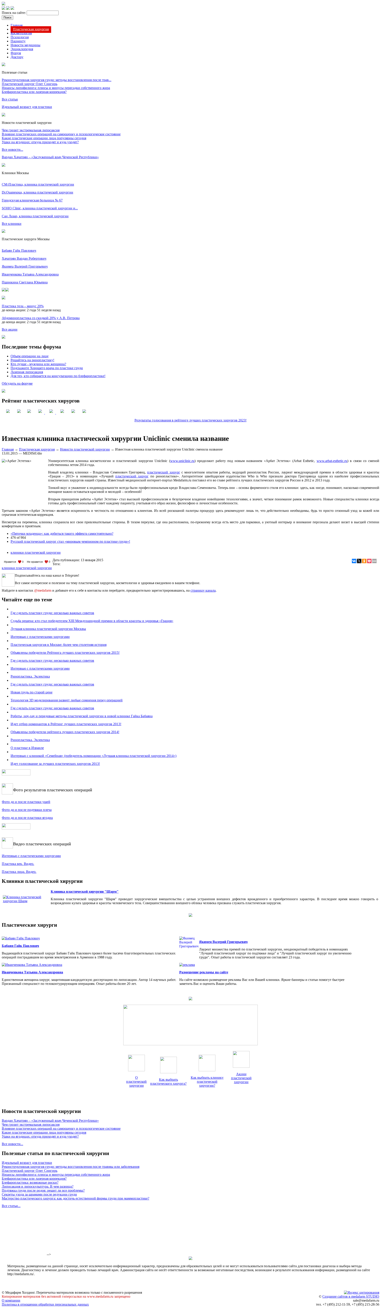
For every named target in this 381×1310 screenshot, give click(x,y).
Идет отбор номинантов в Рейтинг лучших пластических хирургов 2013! (66, 724)
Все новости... (12, 149)
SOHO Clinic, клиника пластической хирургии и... (40, 208)
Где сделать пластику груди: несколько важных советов (52, 613)
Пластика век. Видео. (18, 864)
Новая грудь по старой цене (31, 692)
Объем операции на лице (30, 356)
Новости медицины (25, 45)
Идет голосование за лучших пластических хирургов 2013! (55, 764)
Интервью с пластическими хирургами (40, 637)
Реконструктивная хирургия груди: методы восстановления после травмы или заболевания (70, 1166)
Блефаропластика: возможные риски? (30, 1182)
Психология (20, 37)
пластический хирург (163, 472)
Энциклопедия (22, 49)
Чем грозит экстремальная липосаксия (31, 130)
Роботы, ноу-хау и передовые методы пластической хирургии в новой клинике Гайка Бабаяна (82, 716)
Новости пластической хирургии (85, 449)
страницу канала (203, 590)
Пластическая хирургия (31, 29)
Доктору (17, 57)
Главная (16, 25)
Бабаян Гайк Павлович (19, 250)
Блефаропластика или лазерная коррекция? (34, 92)
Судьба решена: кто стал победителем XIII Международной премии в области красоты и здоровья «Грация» (92, 621)
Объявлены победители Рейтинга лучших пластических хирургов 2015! (65, 652)
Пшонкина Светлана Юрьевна (25, 282)
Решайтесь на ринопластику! (32, 360)
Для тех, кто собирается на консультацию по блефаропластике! (58, 376)
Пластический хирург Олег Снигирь (29, 84)
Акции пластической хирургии (241, 1078)
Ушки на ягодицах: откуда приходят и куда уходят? (40, 142)
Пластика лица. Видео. (19, 872)
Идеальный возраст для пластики (27, 107)
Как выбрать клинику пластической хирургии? (207, 1081)
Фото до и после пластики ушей (26, 802)
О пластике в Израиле (27, 748)
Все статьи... (11, 1206)
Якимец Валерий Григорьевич (25, 266)
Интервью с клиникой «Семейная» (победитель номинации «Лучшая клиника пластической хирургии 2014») (93, 756)
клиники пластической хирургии (36, 552)
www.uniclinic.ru (182, 461)
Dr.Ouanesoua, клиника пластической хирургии (37, 192)
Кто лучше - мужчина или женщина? (38, 364)
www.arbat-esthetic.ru (332, 461)
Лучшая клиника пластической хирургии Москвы (48, 629)
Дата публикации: (66, 560)
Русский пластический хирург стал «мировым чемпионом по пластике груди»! (70, 541)
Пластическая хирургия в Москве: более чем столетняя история (58, 645)
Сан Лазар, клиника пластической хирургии (35, 216)
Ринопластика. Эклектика (30, 676)
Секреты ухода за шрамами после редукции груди (39, 1194)
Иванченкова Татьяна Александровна (30, 274)
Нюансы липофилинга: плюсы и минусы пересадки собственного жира (56, 88)
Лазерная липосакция (27, 372)
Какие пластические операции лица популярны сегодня (44, 138)
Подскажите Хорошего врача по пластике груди (47, 368)
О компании (11, 1300)
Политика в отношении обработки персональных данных (45, 1304)
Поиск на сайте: (14, 13)
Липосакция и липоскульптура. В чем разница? (37, 1186)
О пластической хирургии (136, 1081)
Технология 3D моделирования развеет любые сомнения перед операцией (67, 700)
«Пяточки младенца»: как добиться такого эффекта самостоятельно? (62, 533)
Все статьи (10, 99)
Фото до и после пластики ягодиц (27, 818)
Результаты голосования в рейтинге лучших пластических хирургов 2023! (190, 420)
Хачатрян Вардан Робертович (24, 258)
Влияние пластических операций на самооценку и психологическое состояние (61, 134)
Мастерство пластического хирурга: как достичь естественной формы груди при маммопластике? (75, 1198)
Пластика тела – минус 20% (23, 306)
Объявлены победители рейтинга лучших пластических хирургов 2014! (65, 732)
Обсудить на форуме (17, 383)
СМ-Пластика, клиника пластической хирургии (38, 184)
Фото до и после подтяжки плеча (27, 810)
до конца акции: (14, 310)
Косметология (21, 33)
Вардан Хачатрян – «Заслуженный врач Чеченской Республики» (50, 157)
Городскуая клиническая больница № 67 (32, 200)
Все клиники (11, 223)
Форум (16, 53)
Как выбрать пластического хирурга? (168, 1081)
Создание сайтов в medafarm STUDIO (350, 1296)
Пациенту (18, 41)
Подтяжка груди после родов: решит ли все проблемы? (43, 1190)
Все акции (9, 329)
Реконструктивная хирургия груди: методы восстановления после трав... (56, 80)
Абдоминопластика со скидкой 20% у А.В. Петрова (41, 318)
